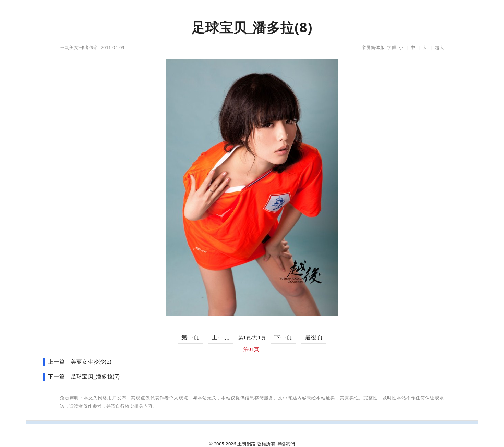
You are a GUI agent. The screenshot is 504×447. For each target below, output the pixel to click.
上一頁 (221, 337)
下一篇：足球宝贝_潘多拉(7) (84, 376)
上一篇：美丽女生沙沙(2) (80, 361)
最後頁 (314, 337)
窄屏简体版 (373, 47)
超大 (439, 47)
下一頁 (283, 337)
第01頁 (251, 349)
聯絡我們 (286, 443)
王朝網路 (246, 443)
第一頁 (190, 337)
